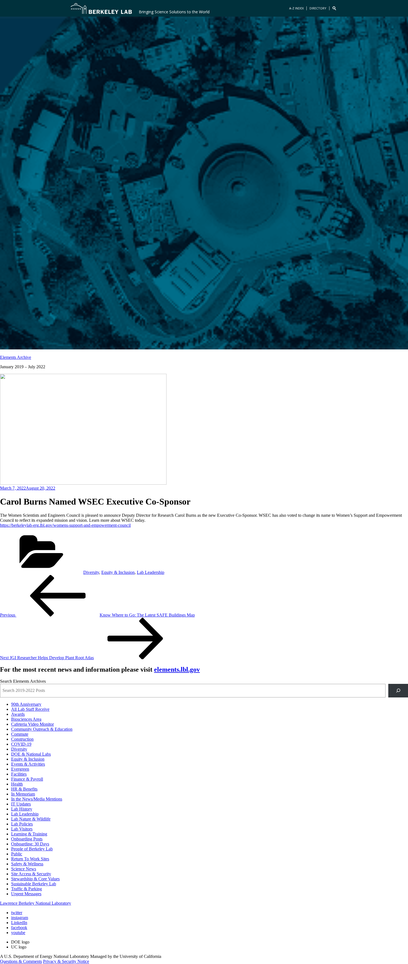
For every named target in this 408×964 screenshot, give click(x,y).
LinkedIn (19, 922)
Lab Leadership (150, 572)
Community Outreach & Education (41, 729)
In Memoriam (23, 794)
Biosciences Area (26, 719)
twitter (16, 912)
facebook (19, 927)
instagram (19, 917)
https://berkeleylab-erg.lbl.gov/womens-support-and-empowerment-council (65, 525)
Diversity (91, 572)
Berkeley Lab (101, 8)
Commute (19, 734)
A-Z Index (296, 8)
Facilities (19, 774)
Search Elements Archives (23, 681)
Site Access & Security (31, 873)
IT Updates (21, 804)
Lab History (21, 809)
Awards (18, 714)
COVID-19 (21, 744)
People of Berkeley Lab (32, 849)
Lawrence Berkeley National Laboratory (35, 903)
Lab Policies (22, 824)
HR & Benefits (24, 789)
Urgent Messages (26, 893)
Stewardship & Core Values (35, 878)
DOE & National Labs (31, 754)
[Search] (398, 690)
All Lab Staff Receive (30, 709)
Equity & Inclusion (118, 572)
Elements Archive (15, 357)
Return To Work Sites (30, 858)
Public (16, 854)
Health (17, 784)
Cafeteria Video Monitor (32, 724)
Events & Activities (28, 764)
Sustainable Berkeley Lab (33, 883)
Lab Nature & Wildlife (31, 819)
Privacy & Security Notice (66, 961)
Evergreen (20, 769)
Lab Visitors (21, 829)
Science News (23, 868)
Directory (317, 8)
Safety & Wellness (27, 863)
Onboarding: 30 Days (30, 844)
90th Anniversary (26, 704)
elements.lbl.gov (177, 669)
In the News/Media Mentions (36, 799)
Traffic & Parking (26, 888)
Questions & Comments (21, 961)
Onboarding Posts (26, 839)
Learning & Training (29, 834)
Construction (22, 739)
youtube (18, 932)
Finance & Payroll (27, 779)
